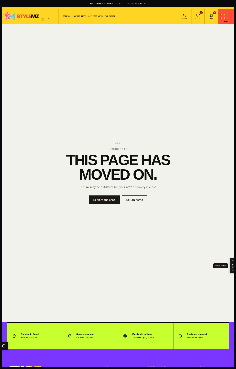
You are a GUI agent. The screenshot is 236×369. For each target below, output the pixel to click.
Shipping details (134, 3)
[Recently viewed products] (4, 346)
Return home (134, 199)
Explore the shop (104, 199)
